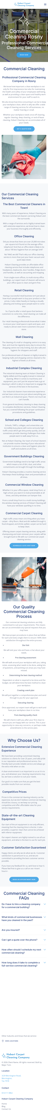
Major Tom (6, 1065)
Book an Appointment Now (24, 879)
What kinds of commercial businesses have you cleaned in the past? (22, 919)
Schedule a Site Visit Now (24, 545)
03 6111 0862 (7, 1093)
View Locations (11, 1041)
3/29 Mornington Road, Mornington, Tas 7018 (11, 1078)
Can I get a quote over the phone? (19, 940)
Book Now (24, 55)
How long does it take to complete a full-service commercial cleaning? (21, 964)
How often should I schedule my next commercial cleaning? (21, 951)
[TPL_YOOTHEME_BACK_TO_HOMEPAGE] (24, 4)
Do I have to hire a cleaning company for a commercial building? (21, 906)
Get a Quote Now (24, 129)
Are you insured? (11, 930)
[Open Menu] (45, 4)
